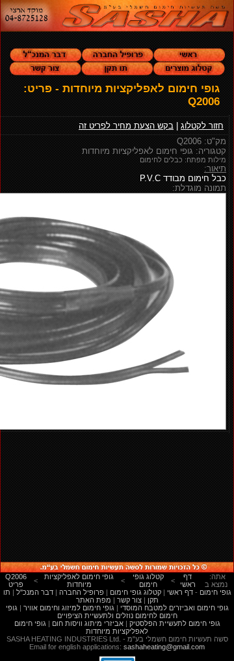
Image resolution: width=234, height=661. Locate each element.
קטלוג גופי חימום (135, 592)
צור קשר (129, 600)
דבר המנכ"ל (34, 592)
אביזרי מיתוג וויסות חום (88, 623)
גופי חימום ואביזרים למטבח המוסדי (174, 608)
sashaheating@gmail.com (164, 647)
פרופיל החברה (81, 592)
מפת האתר (93, 600)
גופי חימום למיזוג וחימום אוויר (68, 608)
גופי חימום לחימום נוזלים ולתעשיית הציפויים (91, 611)
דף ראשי (180, 592)
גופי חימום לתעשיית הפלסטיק (174, 623)
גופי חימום (215, 592)
